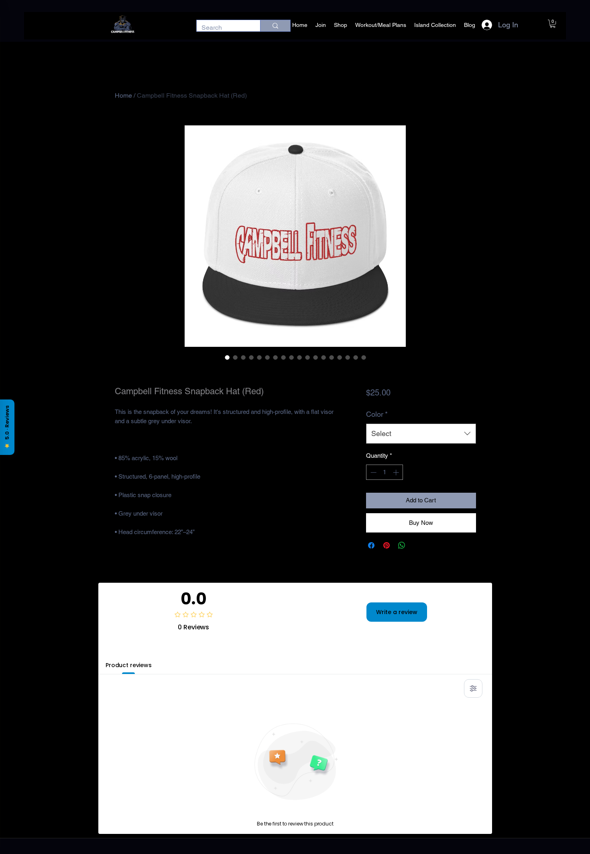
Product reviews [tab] (129, 665)
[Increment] (396, 472)
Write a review (396, 612)
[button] (552, 24)
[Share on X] (417, 545)
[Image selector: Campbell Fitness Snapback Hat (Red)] (227, 357)
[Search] (275, 25)
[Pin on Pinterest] (386, 545)
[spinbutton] (384, 472)
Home (123, 95)
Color (377, 414)
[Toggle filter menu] (473, 688)
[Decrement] (372, 472)
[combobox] (421, 434)
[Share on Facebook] (371, 545)
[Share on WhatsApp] (402, 545)
